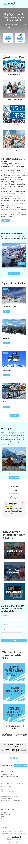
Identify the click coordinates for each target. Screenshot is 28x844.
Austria (18, 175)
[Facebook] (11, 758)
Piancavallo (6, 338)
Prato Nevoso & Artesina (10, 306)
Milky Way (14, 202)
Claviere (15, 207)
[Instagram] (14, 758)
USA (5, 177)
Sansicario (7, 207)
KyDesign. (17, 842)
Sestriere (9, 200)
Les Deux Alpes (7, 370)
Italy (8, 175)
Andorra (23, 175)
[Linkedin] (17, 758)
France (13, 175)
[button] (23, 3)
